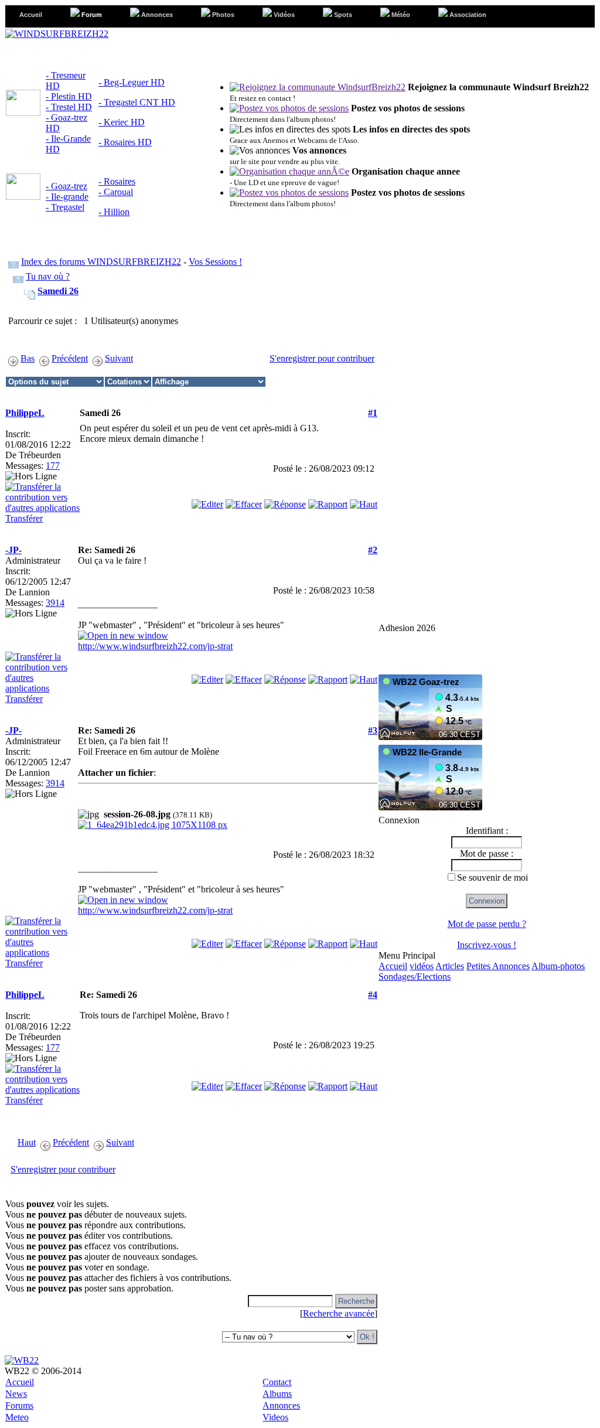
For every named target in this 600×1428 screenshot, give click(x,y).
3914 (55, 603)
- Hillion (113, 212)
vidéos (422, 966)
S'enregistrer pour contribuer (322, 358)
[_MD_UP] (363, 501)
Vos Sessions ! (215, 262)
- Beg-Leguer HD (131, 82)
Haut (27, 1142)
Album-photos (558, 966)
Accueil (393, 966)
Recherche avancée (338, 1313)
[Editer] (207, 501)
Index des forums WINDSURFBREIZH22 (101, 262)
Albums (277, 1394)
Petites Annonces (498, 966)
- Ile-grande (67, 197)
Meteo (17, 1417)
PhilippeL (25, 413)
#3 (372, 730)
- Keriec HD (121, 122)
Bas (28, 358)
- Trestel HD (69, 107)
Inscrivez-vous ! (486, 945)
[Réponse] (285, 501)
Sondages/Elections (415, 976)
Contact (276, 1382)
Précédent (70, 358)
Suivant (119, 358)
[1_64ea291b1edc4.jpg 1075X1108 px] (152, 825)
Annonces (281, 1405)
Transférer (24, 518)
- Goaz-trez (66, 186)
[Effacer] (244, 501)
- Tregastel (65, 207)
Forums (19, 1405)
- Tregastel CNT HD (136, 102)
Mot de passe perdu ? (487, 924)
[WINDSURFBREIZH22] (56, 34)
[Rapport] (327, 501)
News (16, 1394)
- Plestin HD (69, 96)
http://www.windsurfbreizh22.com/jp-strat (155, 646)
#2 (372, 550)
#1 (372, 413)
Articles (449, 966)
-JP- (13, 550)
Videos (275, 1417)
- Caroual (115, 192)
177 (53, 466)
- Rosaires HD (125, 142)
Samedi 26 (58, 291)
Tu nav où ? (48, 276)
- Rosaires (116, 181)
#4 (372, 995)
